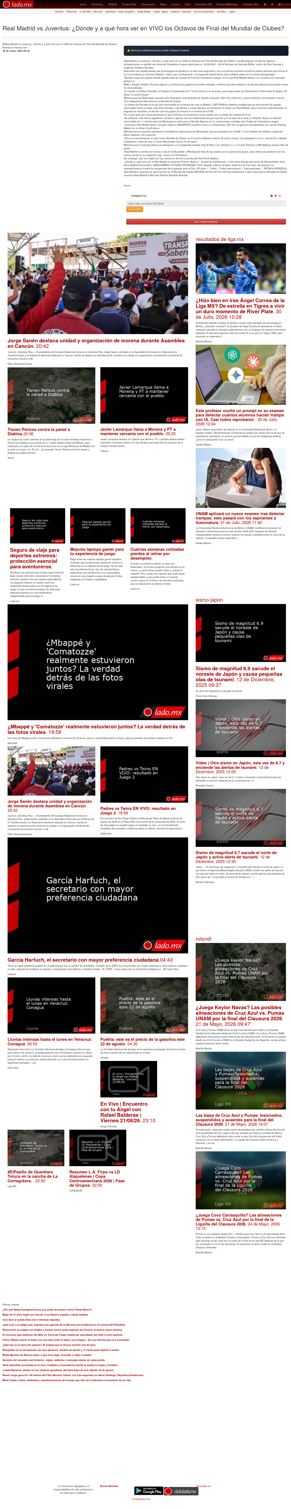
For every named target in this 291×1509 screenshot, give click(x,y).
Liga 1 (232, 11)
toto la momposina (204, 11)
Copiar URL (134, 209)
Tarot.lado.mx (203, 1486)
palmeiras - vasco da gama (119, 11)
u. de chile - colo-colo (91, 11)
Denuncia (72, 11)
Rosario (59, 11)
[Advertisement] (98, 484)
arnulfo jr (221, 11)
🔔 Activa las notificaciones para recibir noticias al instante (158, 50)
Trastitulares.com (141, 1499)
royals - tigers (160, 11)
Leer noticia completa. (206, 221)
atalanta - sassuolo (181, 11)
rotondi (203, 938)
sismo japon (209, 599)
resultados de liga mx (220, 239)
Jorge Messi (143, 11)
